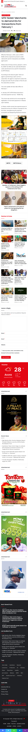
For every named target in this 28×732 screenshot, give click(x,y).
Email (3, 339)
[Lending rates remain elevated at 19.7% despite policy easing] (21, 223)
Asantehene (12, 665)
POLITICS (13, 723)
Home (4, 12)
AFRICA (14, 726)
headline (17, 670)
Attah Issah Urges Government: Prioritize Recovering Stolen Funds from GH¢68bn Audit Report (7, 280)
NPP (3, 675)
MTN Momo (17, 163)
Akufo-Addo (4, 665)
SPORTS (19, 726)
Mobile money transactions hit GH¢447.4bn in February (5, 246)
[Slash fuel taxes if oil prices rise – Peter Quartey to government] (21, 272)
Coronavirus (4, 667)
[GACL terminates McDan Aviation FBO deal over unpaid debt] (21, 255)
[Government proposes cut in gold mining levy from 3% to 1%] (7, 255)
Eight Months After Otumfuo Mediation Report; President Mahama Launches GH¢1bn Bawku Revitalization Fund (13, 442)
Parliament (19, 675)
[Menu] (2, 6)
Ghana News (10, 670)
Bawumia (19, 665)
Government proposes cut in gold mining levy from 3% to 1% (6, 263)
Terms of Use (4, 691)
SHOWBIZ (9, 726)
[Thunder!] (10, 5)
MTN (8, 163)
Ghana (3, 670)
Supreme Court (5, 678)
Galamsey (22, 667)
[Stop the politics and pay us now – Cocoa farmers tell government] (7, 291)
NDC (22, 672)
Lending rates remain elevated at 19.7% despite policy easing (20, 230)
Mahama (12, 672)
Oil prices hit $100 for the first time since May (6, 230)
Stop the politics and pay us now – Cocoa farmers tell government (6, 298)
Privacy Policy (4, 694)
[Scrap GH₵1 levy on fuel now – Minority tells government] (21, 238)
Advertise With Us (5, 687)
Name (3, 333)
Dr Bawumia (12, 667)
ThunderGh (14, 721)
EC (17, 667)
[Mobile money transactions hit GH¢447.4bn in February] (7, 238)
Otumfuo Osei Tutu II (10, 675)
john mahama (5, 672)
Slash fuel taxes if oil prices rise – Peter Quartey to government (20, 280)
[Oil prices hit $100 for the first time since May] (7, 223)
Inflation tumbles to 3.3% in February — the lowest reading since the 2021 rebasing (21, 298)
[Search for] (26, 6)
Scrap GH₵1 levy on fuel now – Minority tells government (20, 244)
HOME (4, 723)
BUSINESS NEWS (11, 12)
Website (3, 344)
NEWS (8, 723)
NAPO (17, 672)
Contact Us (4, 689)
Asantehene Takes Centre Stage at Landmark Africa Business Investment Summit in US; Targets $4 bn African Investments (13, 447)
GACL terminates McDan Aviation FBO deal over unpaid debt (21, 262)
